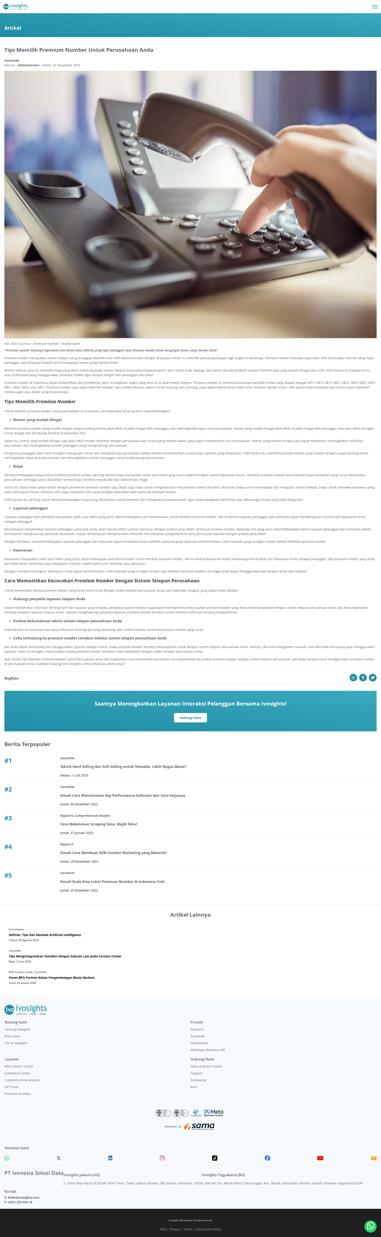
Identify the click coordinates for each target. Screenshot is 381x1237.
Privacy (175, 1229)
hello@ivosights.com (23, 1197)
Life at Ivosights (15, 1043)
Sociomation (199, 1043)
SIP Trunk (11, 1087)
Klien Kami (12, 1036)
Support (196, 1073)
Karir (194, 1087)
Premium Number (17, 1094)
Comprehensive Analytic (22, 1080)
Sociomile (197, 1036)
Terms (188, 1229)
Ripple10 (197, 1029)
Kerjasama (198, 1080)
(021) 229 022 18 (20, 1202)
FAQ (163, 1229)
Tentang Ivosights (17, 1029)
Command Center (17, 1073)
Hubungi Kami (190, 718)
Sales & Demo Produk (206, 1066)
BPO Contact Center (19, 1066)
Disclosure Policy (208, 1229)
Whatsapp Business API (207, 1050)
